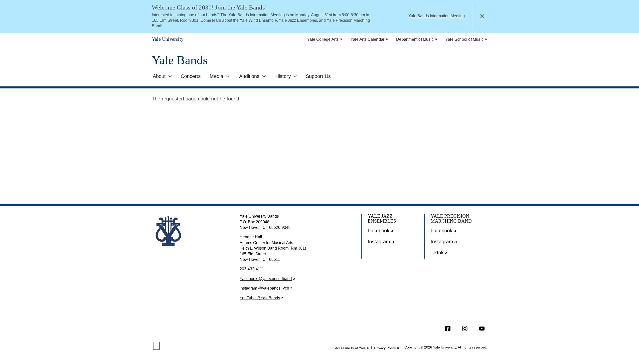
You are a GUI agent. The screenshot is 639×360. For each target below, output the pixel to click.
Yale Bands (180, 60)
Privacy (386, 348)
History (283, 76)
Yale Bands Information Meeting (436, 16)
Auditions (249, 76)
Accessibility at (352, 348)
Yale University (167, 39)
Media (216, 76)
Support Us (318, 76)
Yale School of (466, 39)
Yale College (324, 39)
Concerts (191, 76)
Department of (416, 39)
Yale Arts (369, 39)
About (159, 76)
